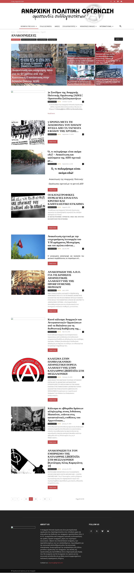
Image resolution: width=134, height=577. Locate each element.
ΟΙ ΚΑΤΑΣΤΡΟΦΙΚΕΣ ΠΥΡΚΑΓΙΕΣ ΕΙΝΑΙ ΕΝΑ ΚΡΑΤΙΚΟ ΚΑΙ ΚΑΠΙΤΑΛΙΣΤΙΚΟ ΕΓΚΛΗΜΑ (66, 199)
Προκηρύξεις (52, 39)
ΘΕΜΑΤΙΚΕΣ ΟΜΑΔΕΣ (87, 26)
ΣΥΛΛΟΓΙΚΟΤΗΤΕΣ (69, 26)
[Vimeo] (117, 1)
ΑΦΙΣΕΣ (57, 26)
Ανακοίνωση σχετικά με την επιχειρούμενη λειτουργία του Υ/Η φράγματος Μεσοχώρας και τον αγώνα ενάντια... (64, 240)
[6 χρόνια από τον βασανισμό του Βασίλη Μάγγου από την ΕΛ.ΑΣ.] (81, 75)
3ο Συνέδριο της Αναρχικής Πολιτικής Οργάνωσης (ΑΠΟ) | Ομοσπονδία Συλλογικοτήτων (65, 95)
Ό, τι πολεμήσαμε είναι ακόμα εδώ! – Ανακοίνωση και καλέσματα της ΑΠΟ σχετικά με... (64, 156)
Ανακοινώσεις (35, 32)
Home (13, 32)
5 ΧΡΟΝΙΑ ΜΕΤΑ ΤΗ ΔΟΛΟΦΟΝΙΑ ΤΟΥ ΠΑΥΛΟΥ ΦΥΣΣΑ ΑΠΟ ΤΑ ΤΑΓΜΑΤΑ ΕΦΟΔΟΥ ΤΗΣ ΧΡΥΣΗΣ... (64, 126)
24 (26, 499)
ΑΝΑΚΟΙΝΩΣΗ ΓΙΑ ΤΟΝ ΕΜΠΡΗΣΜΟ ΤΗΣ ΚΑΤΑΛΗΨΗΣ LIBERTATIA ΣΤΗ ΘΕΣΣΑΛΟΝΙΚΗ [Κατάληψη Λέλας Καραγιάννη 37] (65, 458)
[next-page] (49, 499)
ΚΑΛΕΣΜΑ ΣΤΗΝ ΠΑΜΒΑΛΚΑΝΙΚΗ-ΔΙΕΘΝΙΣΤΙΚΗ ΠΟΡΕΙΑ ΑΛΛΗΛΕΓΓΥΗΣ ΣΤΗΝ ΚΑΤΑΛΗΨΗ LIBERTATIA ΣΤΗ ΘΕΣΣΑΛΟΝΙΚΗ (66, 366)
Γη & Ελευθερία (42, 39)
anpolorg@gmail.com (55, 563)
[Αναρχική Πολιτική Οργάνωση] (67, 13)
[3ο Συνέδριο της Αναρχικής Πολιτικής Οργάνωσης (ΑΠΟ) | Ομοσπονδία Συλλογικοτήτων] (28, 103)
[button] (120, 27)
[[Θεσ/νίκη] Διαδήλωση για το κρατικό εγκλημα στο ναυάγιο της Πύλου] (109, 75)
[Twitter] (114, 1)
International (106, 26)
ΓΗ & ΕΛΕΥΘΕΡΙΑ (46, 26)
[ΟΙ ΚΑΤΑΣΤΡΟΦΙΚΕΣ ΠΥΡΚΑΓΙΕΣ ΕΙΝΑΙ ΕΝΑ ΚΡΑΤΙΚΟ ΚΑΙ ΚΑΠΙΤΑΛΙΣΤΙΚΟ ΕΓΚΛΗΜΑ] (28, 205)
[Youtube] (121, 1)
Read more (51, 113)
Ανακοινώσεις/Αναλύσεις (29, 39)
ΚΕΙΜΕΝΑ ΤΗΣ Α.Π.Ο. (28, 26)
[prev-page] (13, 499)
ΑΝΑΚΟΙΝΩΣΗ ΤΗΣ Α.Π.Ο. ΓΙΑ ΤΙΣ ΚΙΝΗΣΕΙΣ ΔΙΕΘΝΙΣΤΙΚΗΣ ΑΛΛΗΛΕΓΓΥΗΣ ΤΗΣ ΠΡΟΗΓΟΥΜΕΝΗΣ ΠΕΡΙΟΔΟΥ (64, 279)
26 (35, 499)
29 (45, 499)
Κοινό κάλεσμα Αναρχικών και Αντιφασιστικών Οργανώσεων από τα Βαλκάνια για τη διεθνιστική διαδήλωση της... (65, 323)
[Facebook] (111, 1)
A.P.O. (13, 84)
